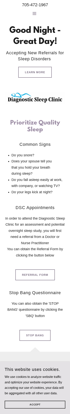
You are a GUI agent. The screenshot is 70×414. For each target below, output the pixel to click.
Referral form (35, 274)
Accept (35, 404)
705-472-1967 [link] (35, 4)
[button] (35, 13)
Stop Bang (35, 335)
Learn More (35, 72)
